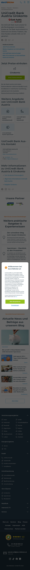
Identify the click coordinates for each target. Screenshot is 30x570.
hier (16, 296)
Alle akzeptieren (15, 301)
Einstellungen (15, 305)
